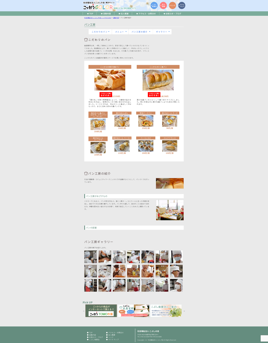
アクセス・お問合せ (116, 332)
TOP (90, 332)
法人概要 (111, 335)
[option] (101, 310)
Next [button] (184, 311)
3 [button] (133, 319)
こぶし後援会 (94, 339)
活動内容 (92, 335)
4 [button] (135, 319)
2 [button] (130, 319)
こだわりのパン (100, 31)
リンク (110, 337)
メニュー (119, 31)
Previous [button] (84, 311)
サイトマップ (113, 339)
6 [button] (140, 319)
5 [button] (137, 319)
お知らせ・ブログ (96, 337)
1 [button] (128, 319)
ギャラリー (161, 31)
